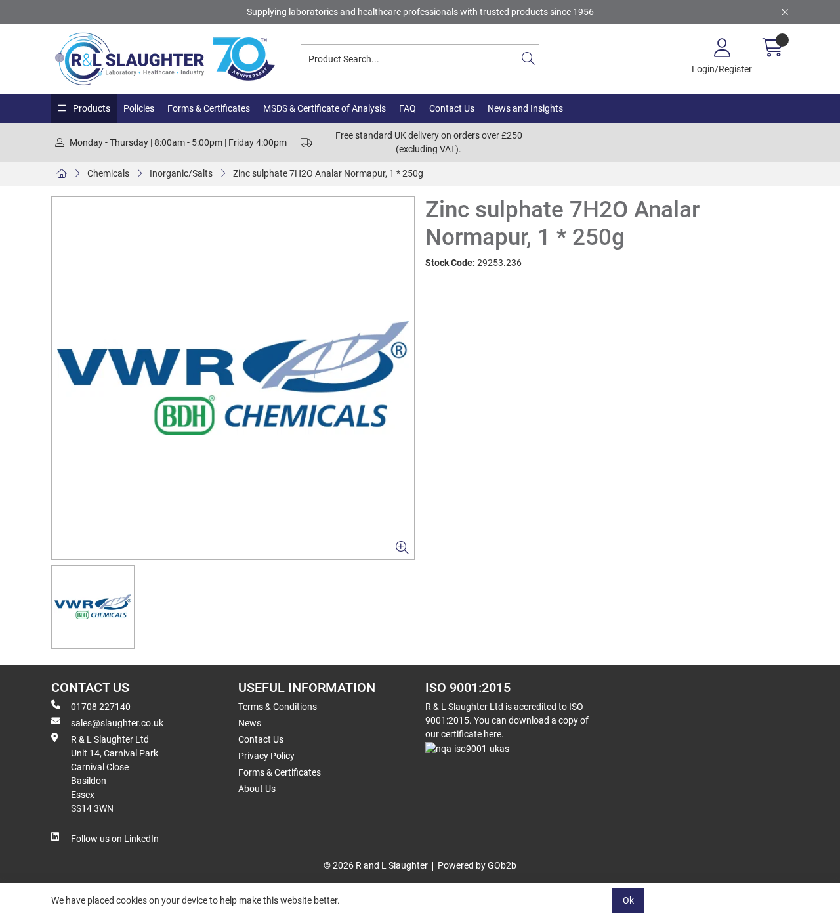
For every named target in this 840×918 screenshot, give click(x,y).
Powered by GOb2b (477, 865)
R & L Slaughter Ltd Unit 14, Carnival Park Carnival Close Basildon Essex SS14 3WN (114, 774)
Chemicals (108, 173)
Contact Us (451, 108)
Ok (628, 900)
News (249, 723)
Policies (138, 108)
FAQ (407, 108)
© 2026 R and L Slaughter (376, 865)
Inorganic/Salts (181, 173)
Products (90, 108)
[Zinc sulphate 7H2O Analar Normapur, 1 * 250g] (233, 378)
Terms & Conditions (277, 706)
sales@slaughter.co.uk (117, 723)
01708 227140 (101, 706)
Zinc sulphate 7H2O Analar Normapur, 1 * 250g (328, 173)
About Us (257, 788)
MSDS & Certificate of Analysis (324, 108)
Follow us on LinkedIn (115, 838)
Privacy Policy (266, 756)
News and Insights (525, 108)
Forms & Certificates (208, 108)
